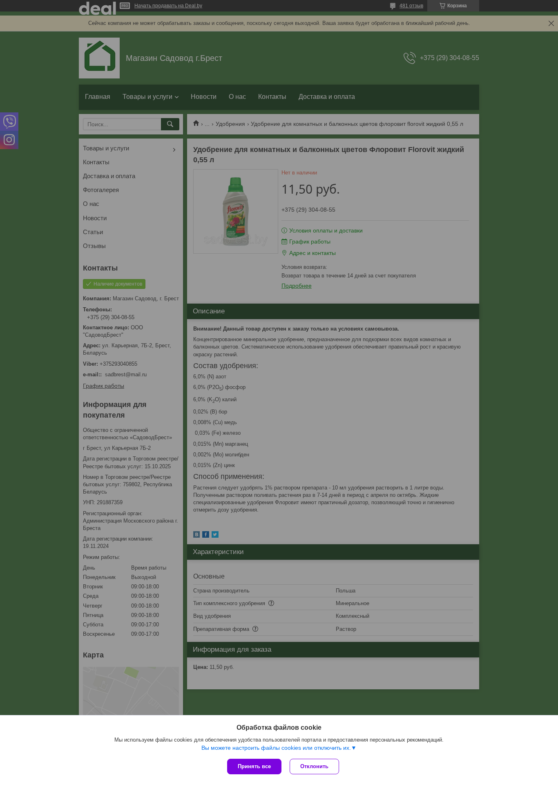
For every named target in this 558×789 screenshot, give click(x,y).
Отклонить (314, 766)
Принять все (254, 766)
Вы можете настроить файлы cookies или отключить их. (276, 747)
